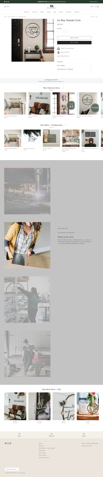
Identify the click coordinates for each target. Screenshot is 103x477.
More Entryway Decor (51, 88)
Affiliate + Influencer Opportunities (90, 443)
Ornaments (34, 12)
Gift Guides (68, 12)
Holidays (61, 12)
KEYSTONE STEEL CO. (64, 56)
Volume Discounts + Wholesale (65, 69)
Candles (49, 12)
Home (5, 16)
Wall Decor (26, 12)
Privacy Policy (42, 453)
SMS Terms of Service (44, 457)
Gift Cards (41, 446)
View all (51, 90)
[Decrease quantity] (59, 31)
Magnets (42, 12)
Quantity (59, 28)
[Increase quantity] (67, 31)
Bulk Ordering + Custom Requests (47, 448)
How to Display (61, 65)
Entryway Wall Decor (12, 16)
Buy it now (74, 42)
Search (40, 443)
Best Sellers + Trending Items (52, 125)
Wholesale (76, 12)
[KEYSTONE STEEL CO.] (51, 6)
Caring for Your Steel (87, 446)
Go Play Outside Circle (21, 16)
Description (60, 61)
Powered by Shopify (21, 472)
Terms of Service (42, 455)
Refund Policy (42, 450)
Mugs (55, 12)
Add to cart (74, 38)
